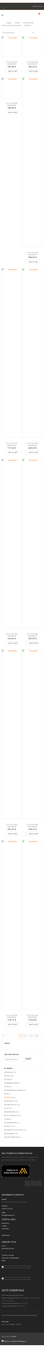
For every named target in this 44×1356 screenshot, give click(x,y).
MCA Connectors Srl (11, 1115)
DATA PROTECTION (8, 1248)
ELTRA (6, 1086)
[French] (3, 1)
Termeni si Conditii (8, 1255)
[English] (1, 1)
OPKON (7, 1076)
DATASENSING (9, 1112)
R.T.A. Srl (7, 1108)
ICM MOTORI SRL (10, 1105)
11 (32, 1035)
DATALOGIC (8, 1101)
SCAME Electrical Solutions (13, 1090)
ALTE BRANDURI (10, 1123)
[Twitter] (6, 4)
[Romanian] (11, 1)
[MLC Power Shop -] (8, 15)
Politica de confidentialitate (10, 1258)
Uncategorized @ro (11, 1083)
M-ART (14, 1336)
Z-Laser (7, 1119)
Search (28, 1059)
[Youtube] (10, 4)
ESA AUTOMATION (11, 1137)
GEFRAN (7, 1097)
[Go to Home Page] (2, 22)
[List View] (41, 33)
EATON (6, 1079)
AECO (6, 1094)
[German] (6, 1)
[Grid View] (39, 33)
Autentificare (6, 1235)
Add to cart (12, 71)
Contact (4, 1226)
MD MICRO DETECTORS (13, 1130)
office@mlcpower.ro (8, 1215)
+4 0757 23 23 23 (37, 6)
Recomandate (9, 1133)
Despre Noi (5, 1223)
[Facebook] (3, 4)
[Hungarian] (8, 1)
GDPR (3, 1261)
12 (36, 1035)
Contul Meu (5, 1228)
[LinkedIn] (14, 4)
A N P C (4, 1246)
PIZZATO (7, 1126)
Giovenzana (8, 1072)
